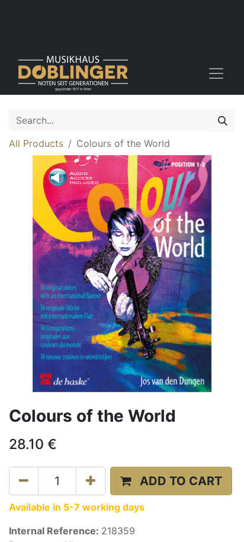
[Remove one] (23, 481)
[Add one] (90, 481)
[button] (171, 481)
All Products (36, 143)
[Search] (222, 120)
